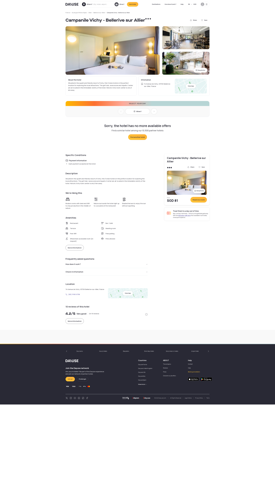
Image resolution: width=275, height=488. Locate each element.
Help (182, 4)
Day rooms (79, 351)
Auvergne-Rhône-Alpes (79, 13)
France (68, 13)
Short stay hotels (149, 351)
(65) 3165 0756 (74, 294)
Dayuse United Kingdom (145, 368)
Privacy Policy (199, 398)
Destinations (156, 4)
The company (167, 364)
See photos (201, 70)
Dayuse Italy (141, 376)
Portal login (82, 379)
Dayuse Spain (142, 380)
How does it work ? (170, 4)
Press (164, 372)
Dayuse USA (141, 372)
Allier (90, 13)
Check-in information (74, 272)
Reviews (165, 368)
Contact (190, 364)
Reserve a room (199, 200)
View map (191, 86)
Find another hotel (137, 137)
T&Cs (207, 398)
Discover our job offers (169, 376)
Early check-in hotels (172, 351)
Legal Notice (188, 398)
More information (75, 248)
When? (138, 111)
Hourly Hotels (103, 351)
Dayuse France (142, 364)
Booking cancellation (194, 372)
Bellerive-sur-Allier (99, 13)
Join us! (70, 379)
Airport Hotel (195, 351)
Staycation (126, 351)
